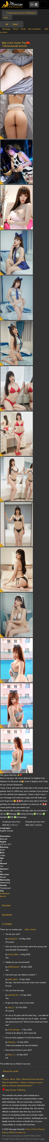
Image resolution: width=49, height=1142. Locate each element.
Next (15, 24)
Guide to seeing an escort (31, 1082)
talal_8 (11, 1007)
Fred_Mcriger (14, 1030)
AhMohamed (13, 967)
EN (31, 4)
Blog (18, 1079)
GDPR (11, 1132)
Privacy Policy (15, 1139)
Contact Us (20, 1132)
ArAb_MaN (12, 979)
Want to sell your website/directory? (17, 1085)
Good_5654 (13, 954)
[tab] (24, 905)
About (12, 1079)
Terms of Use (31, 1129)
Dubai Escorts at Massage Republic (12, 4)
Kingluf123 (12, 939)
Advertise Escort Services (33, 1079)
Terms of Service (32, 1139)
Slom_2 (11, 1055)
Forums (5, 1079)
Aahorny (11, 1042)
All (6, 24)
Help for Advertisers (10, 1082)
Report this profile (10, 1071)
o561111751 (13, 995)
